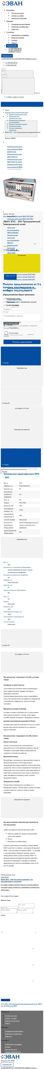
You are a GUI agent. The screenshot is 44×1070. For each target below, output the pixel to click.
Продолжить (5, 1000)
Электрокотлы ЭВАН (10, 1006)
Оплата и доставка (17, 16)
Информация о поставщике (20, 35)
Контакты (14, 40)
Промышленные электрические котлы (19, 212)
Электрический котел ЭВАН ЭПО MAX (20, 216)
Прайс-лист (15, 29)
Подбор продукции (17, 13)
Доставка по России (22, 408)
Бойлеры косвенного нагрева (18, 124)
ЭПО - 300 (8, 1004)
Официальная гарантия (22, 429)
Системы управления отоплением (15, 129)
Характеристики (22, 368)
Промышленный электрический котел (24, 1004)
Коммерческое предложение (20, 24)
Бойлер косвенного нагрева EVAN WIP (21, 279)
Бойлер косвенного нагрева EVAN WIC (21, 277)
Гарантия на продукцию (19, 18)
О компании (10, 32)
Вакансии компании (17, 38)
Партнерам (9, 21)
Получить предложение (22, 342)
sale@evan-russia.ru (14, 52)
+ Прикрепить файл (11, 323)
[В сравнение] (16, 152)
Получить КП (11, 46)
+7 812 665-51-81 (15, 50)
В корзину (22, 255)
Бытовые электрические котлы (18, 114)
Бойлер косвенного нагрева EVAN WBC (21, 274)
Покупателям (10, 10)
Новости (14, 43)
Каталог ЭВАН (23, 118)
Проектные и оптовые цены (19, 27)
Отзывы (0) (6, 403)
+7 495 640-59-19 (15, 48)
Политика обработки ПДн (11, 328)
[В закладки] (16, 168)
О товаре (5, 363)
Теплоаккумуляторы (15, 126)
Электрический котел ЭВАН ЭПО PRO (20, 219)
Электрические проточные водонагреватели (17, 121)
